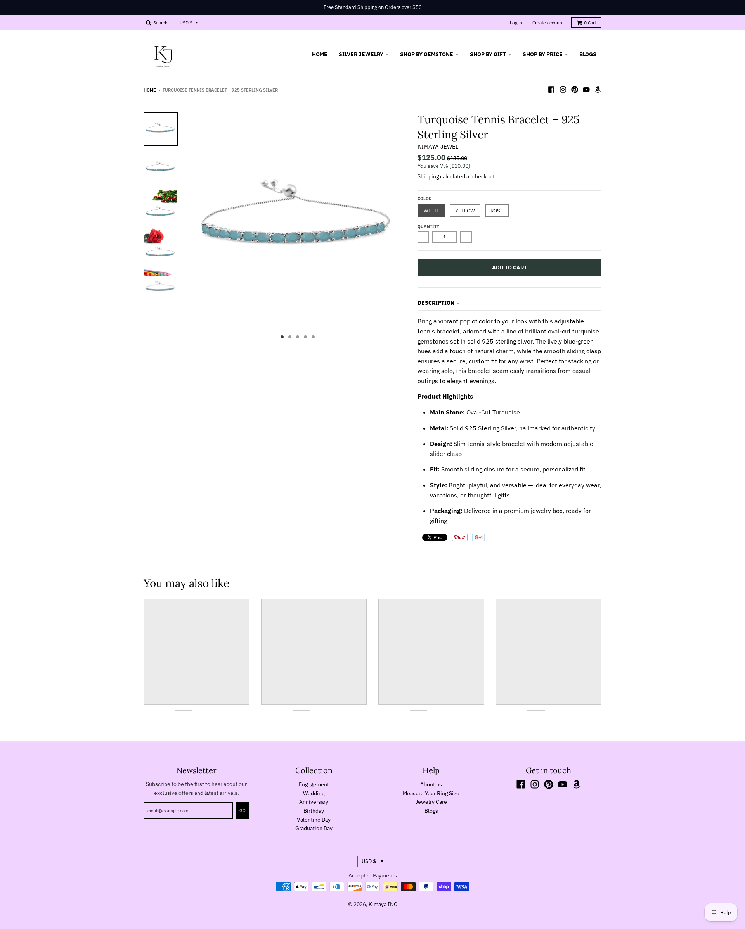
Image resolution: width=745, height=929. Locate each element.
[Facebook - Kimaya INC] (551, 89)
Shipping (428, 176)
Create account (548, 23)
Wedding (313, 793)
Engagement (314, 784)
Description (436, 302)
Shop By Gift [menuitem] (488, 54)
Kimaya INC (383, 904)
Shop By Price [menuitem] (543, 54)
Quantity (428, 226)
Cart (590, 23)
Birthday (313, 810)
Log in (516, 23)
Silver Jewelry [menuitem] (361, 54)
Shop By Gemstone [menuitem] (426, 54)
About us (431, 784)
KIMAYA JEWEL (438, 146)
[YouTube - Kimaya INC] (586, 89)
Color (424, 198)
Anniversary (313, 801)
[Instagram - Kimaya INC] (563, 89)
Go (242, 810)
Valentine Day (314, 819)
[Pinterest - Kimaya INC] (574, 89)
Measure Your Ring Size (431, 793)
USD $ (186, 23)
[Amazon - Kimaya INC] (597, 89)
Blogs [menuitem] (587, 54)
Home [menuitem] (319, 54)
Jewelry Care (431, 801)
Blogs (431, 810)
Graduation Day (314, 828)
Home (150, 90)
